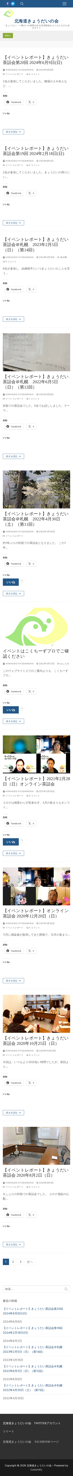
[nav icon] (64, 3)
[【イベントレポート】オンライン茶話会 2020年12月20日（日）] (36, 886)
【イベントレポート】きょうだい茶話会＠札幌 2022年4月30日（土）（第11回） (36, 518)
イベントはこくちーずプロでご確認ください (36, 653)
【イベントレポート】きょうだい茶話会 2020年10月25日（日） (36, 1041)
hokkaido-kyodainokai (19, 70)
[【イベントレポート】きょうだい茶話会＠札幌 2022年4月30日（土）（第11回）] (36, 490)
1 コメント (34, 398)
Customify (36, 1469)
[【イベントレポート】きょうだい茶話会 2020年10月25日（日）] (36, 1014)
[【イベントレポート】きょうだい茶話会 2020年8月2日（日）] (36, 1146)
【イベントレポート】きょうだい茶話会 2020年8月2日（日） (36, 1173)
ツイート (8, 1431)
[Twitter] (13, 4)
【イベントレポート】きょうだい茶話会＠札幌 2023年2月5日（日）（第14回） (36, 244)
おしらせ (64, 663)
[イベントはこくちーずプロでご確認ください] (36, 627)
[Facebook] (7, 4)
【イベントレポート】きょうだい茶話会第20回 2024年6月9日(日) (36, 60)
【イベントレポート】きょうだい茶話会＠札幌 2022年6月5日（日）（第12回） (36, 381)
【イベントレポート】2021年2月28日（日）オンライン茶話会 (36, 781)
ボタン (8, 35)
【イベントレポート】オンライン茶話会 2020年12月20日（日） (36, 913)
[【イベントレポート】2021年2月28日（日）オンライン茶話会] (36, 754)
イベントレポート (14, 74)
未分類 (63, 257)
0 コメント (34, 74)
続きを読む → (13, 131)
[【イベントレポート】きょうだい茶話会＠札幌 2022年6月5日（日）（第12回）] (36, 352)
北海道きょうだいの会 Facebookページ (31, 1441)
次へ (30, 1261)
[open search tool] (22, 3)
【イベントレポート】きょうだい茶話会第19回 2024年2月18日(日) (36, 151)
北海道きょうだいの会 (36, 21)
